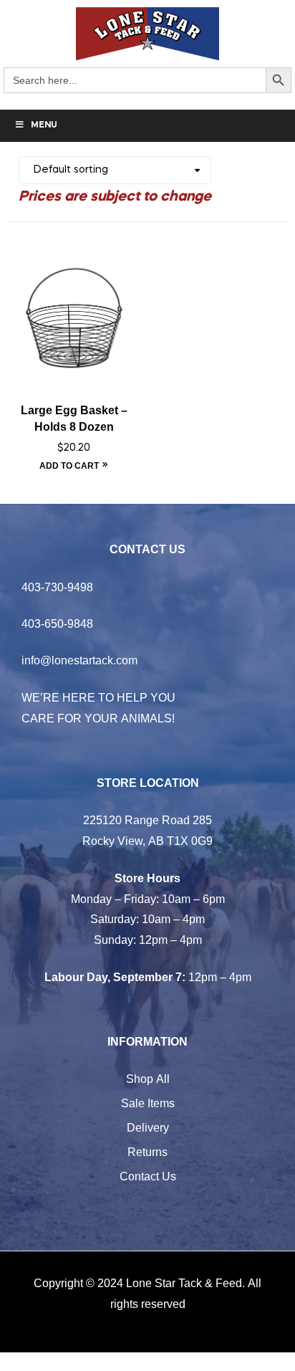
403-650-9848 (57, 623)
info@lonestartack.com (79, 660)
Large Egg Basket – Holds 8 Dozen (74, 418)
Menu (44, 125)
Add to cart (69, 465)
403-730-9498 (57, 587)
